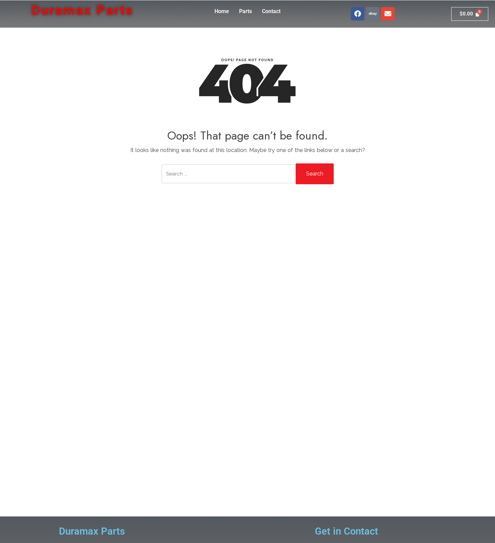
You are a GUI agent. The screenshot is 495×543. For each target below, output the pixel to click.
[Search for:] (229, 178)
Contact (271, 11)
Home (221, 11)
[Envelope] (388, 14)
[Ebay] (373, 14)
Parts (245, 11)
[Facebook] (357, 14)
